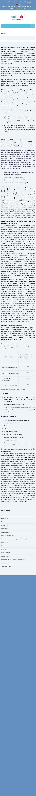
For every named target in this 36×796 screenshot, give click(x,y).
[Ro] (19, 4)
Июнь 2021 (4, 612)
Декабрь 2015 (5, 665)
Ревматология (5, 556)
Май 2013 (4, 676)
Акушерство (4, 515)
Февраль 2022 (5, 593)
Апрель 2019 (4, 657)
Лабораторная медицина (8, 535)
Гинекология (5, 528)
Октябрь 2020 (5, 620)
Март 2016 (4, 661)
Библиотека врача (6, 706)
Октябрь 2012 (5, 695)
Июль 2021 (4, 608)
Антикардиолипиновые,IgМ (10, 373)
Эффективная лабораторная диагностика (13, 721)
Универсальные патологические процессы (13, 559)
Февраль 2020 (5, 646)
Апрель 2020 (4, 638)
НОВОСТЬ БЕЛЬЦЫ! (7, 745)
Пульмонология (5, 552)
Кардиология (5, 532)
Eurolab (3, 33)
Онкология (4, 549)
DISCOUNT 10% (5, 741)
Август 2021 (4, 605)
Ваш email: (4, 755)
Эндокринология (6, 566)
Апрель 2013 (4, 680)
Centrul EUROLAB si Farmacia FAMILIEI (12, 738)
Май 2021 (4, 616)
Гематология (5, 525)
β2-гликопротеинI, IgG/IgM (9, 385)
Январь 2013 (4, 687)
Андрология (4, 518)
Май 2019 (4, 654)
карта (29, 2)
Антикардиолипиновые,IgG (9, 367)
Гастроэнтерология (7, 522)
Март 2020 (4, 642)
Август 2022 (4, 590)
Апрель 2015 (4, 672)
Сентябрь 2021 (5, 601)
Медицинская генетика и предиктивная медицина (15, 539)
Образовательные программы (10, 713)
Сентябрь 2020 (5, 623)
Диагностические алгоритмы (9, 710)
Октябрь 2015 (5, 669)
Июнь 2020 (4, 631)
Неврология (4, 542)
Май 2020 (4, 635)
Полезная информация (7, 717)
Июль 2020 (4, 627)
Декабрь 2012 (5, 691)
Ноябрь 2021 (5, 597)
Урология (4, 563)
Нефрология (4, 546)
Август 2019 (4, 650)
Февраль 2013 (5, 684)
